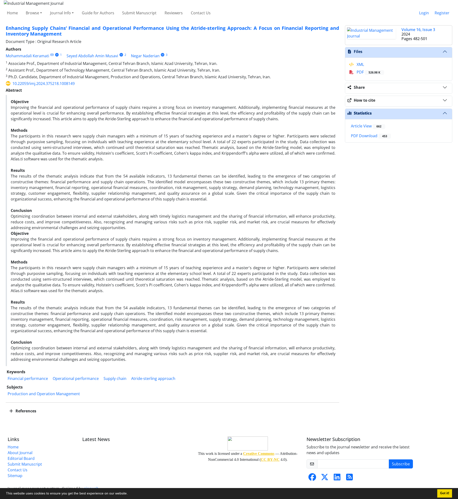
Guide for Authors (98, 13)
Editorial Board (21, 458)
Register (442, 13)
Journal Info (60, 13)
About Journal (20, 452)
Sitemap (15, 475)
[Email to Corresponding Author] (52, 55)
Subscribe (401, 464)
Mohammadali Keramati (27, 55)
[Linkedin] (337, 478)
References (25, 411)
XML (360, 64)
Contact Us (201, 13)
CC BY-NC (270, 459)
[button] (129, 494)
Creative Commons (258, 454)
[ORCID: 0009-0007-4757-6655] (163, 55)
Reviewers (174, 13)
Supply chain (115, 378)
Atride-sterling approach (153, 378)
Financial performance (28, 378)
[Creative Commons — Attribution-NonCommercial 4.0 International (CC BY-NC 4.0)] (247, 443)
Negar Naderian (145, 55)
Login (424, 13)
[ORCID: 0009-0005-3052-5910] (121, 55)
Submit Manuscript (139, 13)
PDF (368, 72)
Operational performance (76, 378)
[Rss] (349, 478)
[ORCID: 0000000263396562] (57, 55)
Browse (32, 13)
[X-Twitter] (324, 478)
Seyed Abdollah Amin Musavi (92, 55)
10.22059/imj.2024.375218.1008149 (43, 83)
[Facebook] (312, 478)
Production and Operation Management (44, 393)
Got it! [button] (444, 493)
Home (12, 13)
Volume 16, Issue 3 (418, 29)
